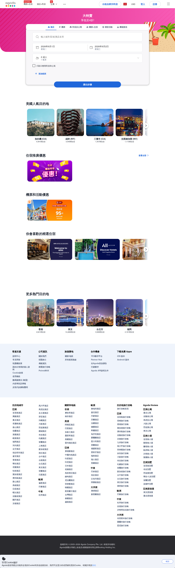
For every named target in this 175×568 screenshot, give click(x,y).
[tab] (51, 27)
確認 (167, 561)
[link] (49, 171)
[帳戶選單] (168, 4)
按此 (94, 565)
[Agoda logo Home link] (10, 4)
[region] (87, 127)
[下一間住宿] (146, 249)
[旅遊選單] (63, 4)
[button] (54, 4)
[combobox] (90, 36)
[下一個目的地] (146, 125)
